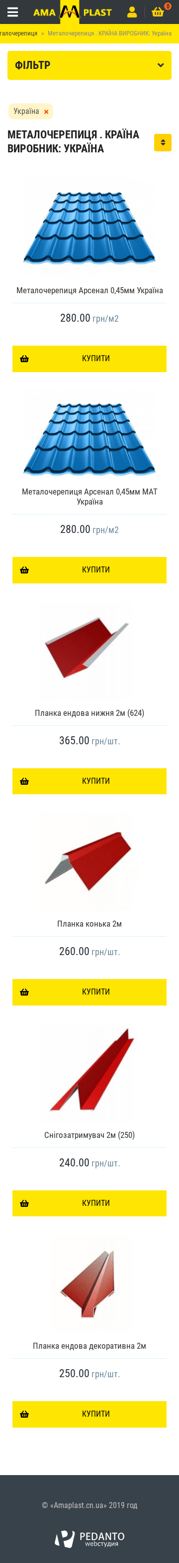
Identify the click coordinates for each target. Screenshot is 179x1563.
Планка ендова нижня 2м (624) (89, 713)
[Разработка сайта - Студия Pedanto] (89, 1540)
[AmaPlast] (72, 12)
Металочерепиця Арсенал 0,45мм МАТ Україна (90, 497)
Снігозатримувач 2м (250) (89, 1135)
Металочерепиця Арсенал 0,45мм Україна (89, 290)
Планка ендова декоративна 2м (89, 1346)
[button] (163, 142)
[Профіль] (132, 12)
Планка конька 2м (89, 924)
